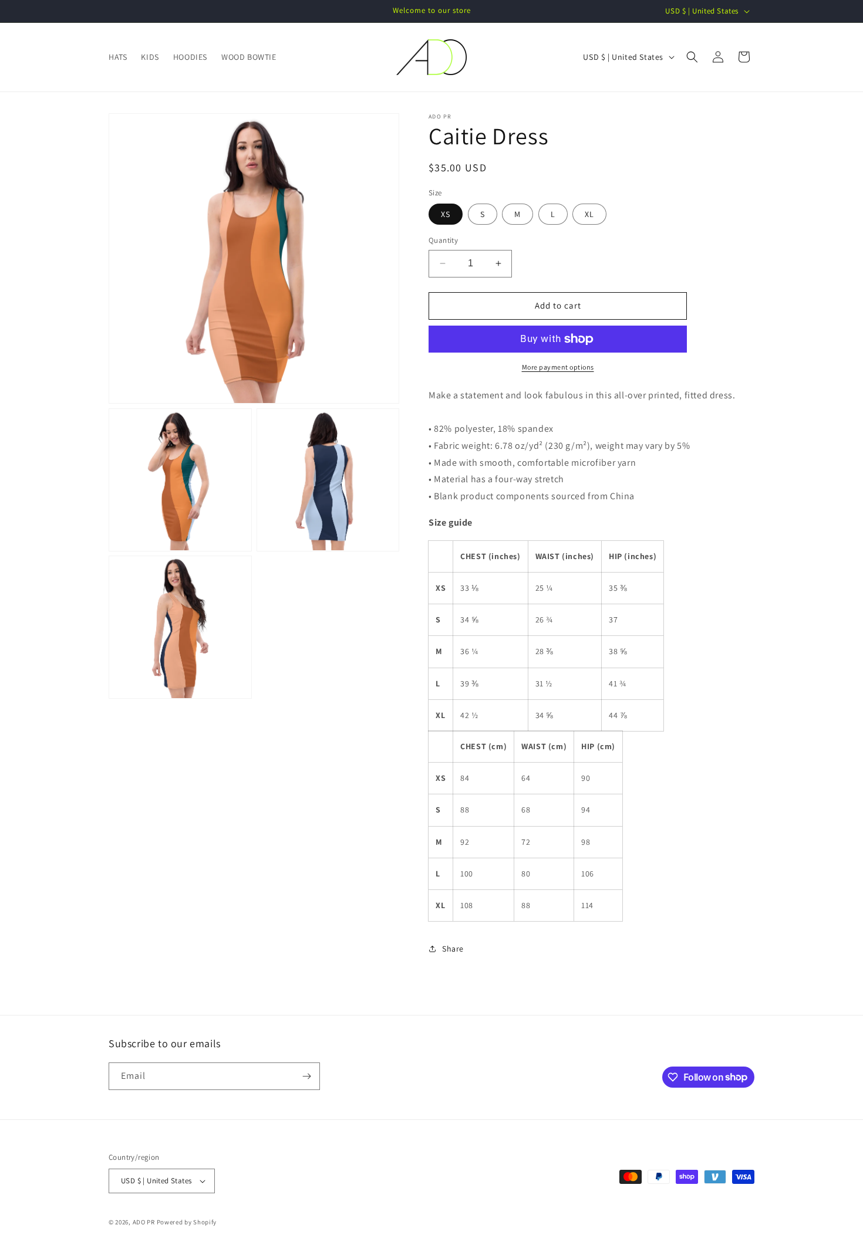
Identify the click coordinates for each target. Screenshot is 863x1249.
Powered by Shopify (187, 1222)
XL (589, 214)
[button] (692, 57)
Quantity (443, 240)
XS (445, 214)
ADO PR (144, 1222)
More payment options (558, 367)
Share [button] (453, 948)
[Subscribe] (306, 1076)
